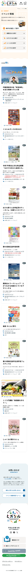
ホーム (19, 8)
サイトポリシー (18, 561)
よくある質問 (8, 478)
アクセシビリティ (6, 565)
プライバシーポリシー (7, 561)
